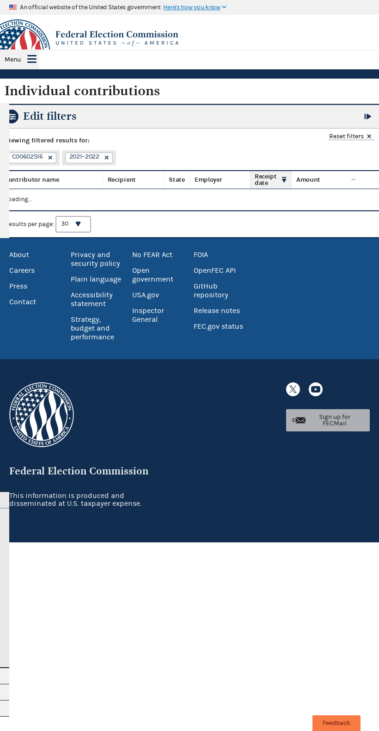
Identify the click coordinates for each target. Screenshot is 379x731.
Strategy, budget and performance (92, 328)
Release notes (217, 311)
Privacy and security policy (95, 259)
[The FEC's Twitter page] (293, 389)
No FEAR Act (152, 255)
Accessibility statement (92, 299)
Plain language (96, 279)
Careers (22, 270)
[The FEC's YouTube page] (316, 389)
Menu (13, 59)
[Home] (189, 38)
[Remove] (49, 158)
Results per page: (30, 223)
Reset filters (346, 136)
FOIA (201, 255)
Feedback (336, 723)
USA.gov (145, 295)
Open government (152, 274)
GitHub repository (211, 290)
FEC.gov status (218, 326)
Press (18, 286)
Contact (22, 302)
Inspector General (148, 315)
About (19, 255)
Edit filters (50, 116)
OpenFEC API (215, 270)
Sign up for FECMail (334, 420)
